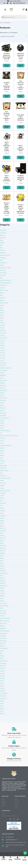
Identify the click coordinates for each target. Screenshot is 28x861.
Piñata (2, 588)
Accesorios (3, 232)
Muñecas (3, 548)
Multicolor (3, 545)
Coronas (2, 355)
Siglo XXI (2, 643)
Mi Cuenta (17, 859)
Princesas (3, 611)
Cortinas (2, 358)
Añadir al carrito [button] (6, 65)
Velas (1, 706)
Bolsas (2, 310)
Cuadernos (3, 363)
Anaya (2, 265)
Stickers (2, 673)
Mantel (2, 523)
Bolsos (2, 313)
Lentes (2, 508)
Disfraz (2, 403)
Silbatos (2, 646)
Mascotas (3, 530)
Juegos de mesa (5, 490)
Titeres (2, 688)
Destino (2, 393)
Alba (1, 247)
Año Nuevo (3, 273)
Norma (2, 558)
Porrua (2, 601)
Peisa (1, 575)
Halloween (3, 468)
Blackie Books (4, 303)
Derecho (2, 388)
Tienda (3, 859)
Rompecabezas (4, 631)
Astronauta (3, 285)
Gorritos (2, 460)
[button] (5, 10)
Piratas (2, 591)
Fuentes (2, 438)
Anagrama (3, 262)
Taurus (2, 681)
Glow (1, 458)
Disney (2, 405)
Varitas (2, 701)
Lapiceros (3, 503)
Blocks (2, 305)
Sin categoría (4, 648)
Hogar (2, 480)
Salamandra (3, 633)
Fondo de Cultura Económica (9, 435)
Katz (1, 500)
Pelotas (2, 578)
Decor (2, 378)
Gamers (2, 448)
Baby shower (4, 290)
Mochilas (2, 538)
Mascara (2, 528)
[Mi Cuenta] (17, 857)
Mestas (2, 535)
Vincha (2, 713)
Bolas (1, 308)
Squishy (2, 671)
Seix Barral (3, 638)
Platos (2, 598)
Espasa (2, 420)
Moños (2, 540)
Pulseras (2, 615)
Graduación (3, 465)
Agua (1, 240)
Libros (2, 513)
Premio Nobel (4, 606)
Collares (2, 348)
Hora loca (3, 483)
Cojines (2, 345)
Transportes (3, 693)
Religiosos (3, 628)
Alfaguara (3, 252)
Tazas (2, 683)
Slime (1, 658)
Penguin (2, 583)
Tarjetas (2, 678)
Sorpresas (3, 666)
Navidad (2, 553)
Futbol (2, 443)
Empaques (3, 415)
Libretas (2, 510)
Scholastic (3, 636)
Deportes (3, 385)
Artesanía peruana (5, 283)
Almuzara (3, 257)
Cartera (2, 328)
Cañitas (2, 323)
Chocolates (3, 338)
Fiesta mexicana (5, 430)
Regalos (2, 626)
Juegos (2, 488)
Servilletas (3, 641)
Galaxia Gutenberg (5, 445)
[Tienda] (3, 857)
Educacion (3, 413)
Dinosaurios (3, 398)
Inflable (2, 485)
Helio (1, 473)
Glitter (2, 453)
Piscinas (2, 593)
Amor (1, 260)
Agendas (2, 237)
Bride (1, 318)
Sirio (1, 653)
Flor (1, 433)
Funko (2, 440)
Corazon (2, 353)
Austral (2, 288)
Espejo (2, 423)
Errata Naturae (4, 418)
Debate (2, 373)
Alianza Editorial (5, 255)
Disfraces (3, 400)
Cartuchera (3, 333)
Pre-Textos (3, 603)
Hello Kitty (3, 475)
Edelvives (3, 408)
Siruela (2, 656)
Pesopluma (3, 585)
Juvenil (2, 495)
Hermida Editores (5, 478)
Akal (1, 245)
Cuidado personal (5, 368)
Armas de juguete (5, 280)
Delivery (2, 383)
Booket (2, 315)
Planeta (2, 596)
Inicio (1, 22)
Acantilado (3, 230)
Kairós (2, 498)
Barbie (2, 293)
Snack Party (3, 661)
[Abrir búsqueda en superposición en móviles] (14, 17)
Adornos (2, 235)
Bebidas (2, 298)
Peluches (3, 580)
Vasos (2, 703)
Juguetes (3, 493)
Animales (3, 270)
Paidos (2, 568)
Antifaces (3, 275)
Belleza (2, 300)
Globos (2, 455)
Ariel (1, 278)
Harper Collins (4, 470)
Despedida (3, 390)
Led (1, 505)
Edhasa (2, 410)
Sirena (2, 651)
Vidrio (2, 711)
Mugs (1, 543)
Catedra (2, 335)
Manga (2, 520)
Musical (2, 550)
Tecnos (2, 686)
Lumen (2, 518)
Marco (2, 525)
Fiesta (2, 428)
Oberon (2, 565)
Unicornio (3, 698)
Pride (1, 608)
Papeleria (3, 570)
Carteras (2, 330)
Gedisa (2, 450)
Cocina (2, 343)
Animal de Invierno (5, 267)
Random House (4, 621)
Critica (2, 360)
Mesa (1, 533)
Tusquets (3, 696)
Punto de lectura (5, 618)
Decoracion (3, 380)
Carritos (2, 325)
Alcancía (2, 250)
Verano (2, 708)
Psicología (3, 613)
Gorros (2, 463)
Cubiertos (3, 365)
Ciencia (2, 340)
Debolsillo (3, 375)
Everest (2, 425)
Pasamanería (4, 573)
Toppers (2, 691)
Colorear (2, 350)
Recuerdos (3, 623)
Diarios (2, 395)
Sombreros (3, 663)
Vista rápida (6, 50)
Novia (1, 560)
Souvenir (2, 668)
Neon (1, 555)
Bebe (1, 295)
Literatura (3, 515)
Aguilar (2, 242)
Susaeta (2, 676)
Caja (1, 320)
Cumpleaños (4, 370)
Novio (2, 563)
